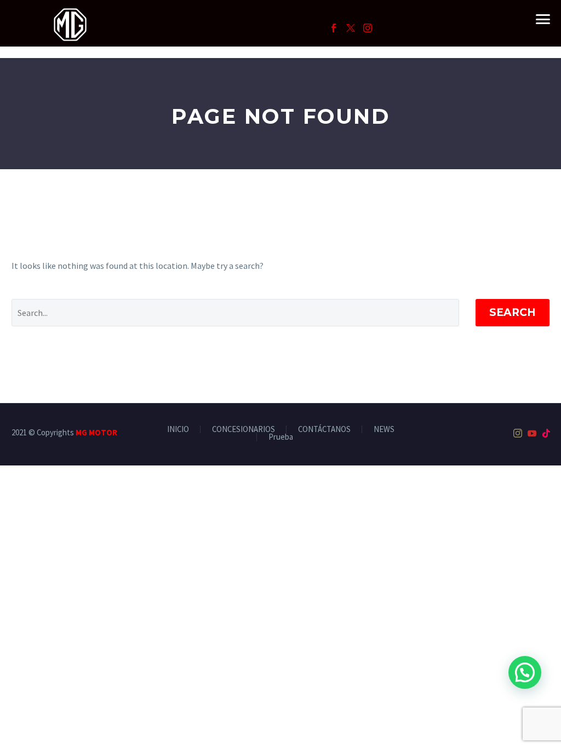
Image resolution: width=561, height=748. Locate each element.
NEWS (384, 429)
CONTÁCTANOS (324, 429)
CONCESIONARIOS (243, 429)
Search (512, 312)
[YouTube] (532, 433)
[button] (524, 672)
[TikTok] (546, 433)
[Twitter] (350, 28)
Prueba (280, 437)
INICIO (178, 429)
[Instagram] (367, 28)
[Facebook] (333, 28)
